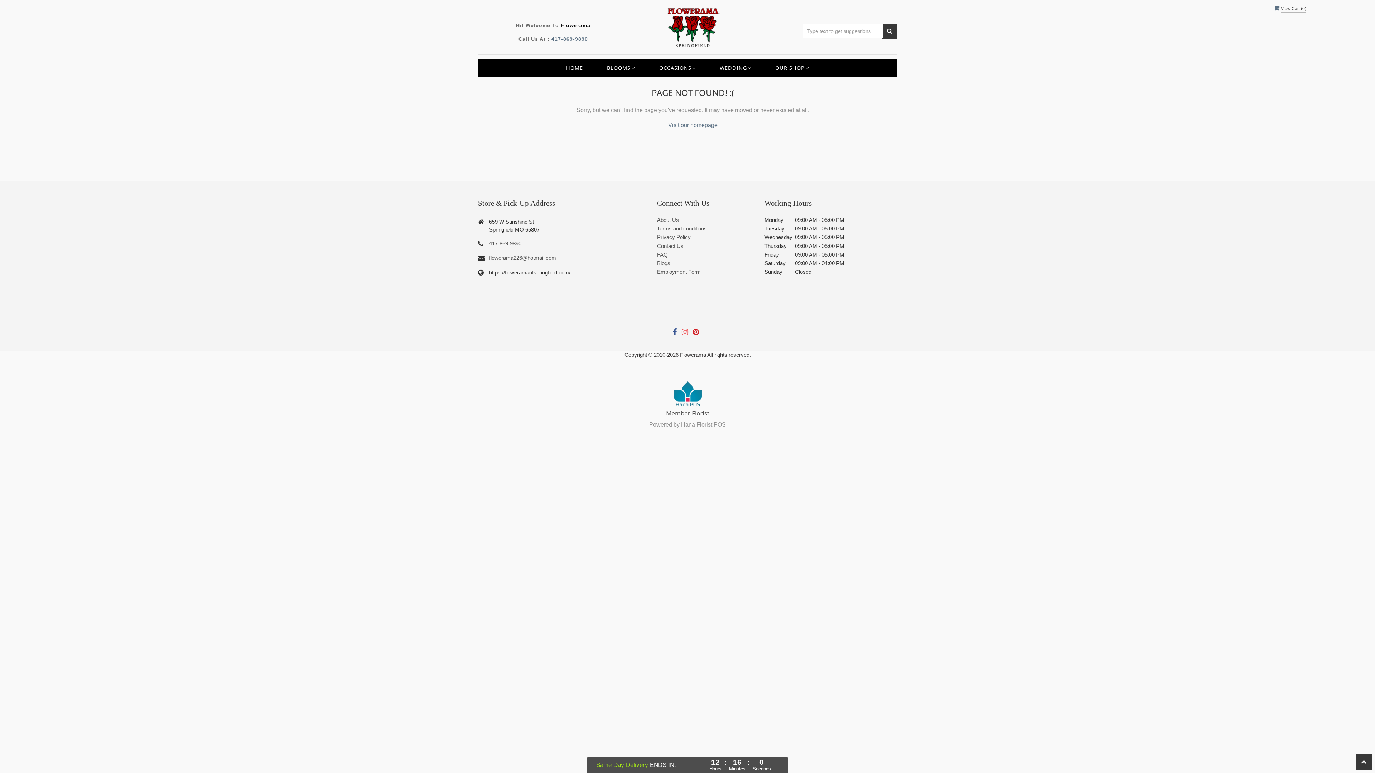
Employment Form (679, 272)
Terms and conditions (682, 228)
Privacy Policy (674, 237)
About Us (668, 220)
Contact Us (670, 246)
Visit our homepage (693, 125)
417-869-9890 (569, 39)
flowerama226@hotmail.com (522, 258)
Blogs (663, 263)
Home (574, 67)
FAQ (662, 255)
